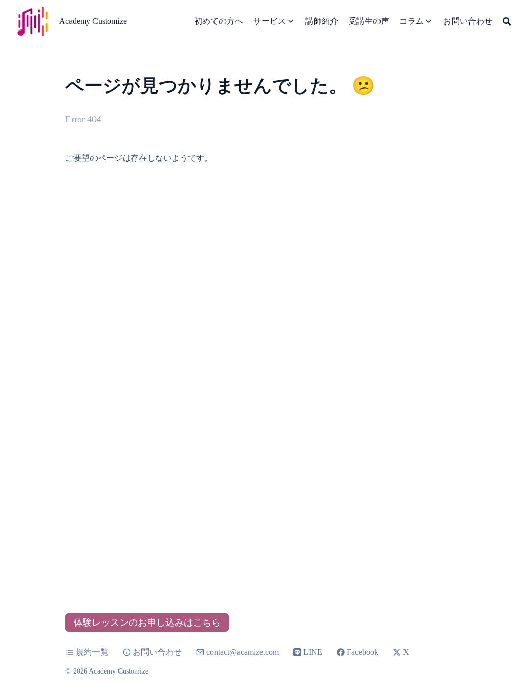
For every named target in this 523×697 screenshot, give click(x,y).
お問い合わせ (157, 652)
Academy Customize (93, 21)
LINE (312, 652)
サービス (269, 21)
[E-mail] (201, 652)
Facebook (362, 652)
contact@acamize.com (242, 652)
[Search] (507, 21)
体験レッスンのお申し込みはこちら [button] (147, 622)
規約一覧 (92, 652)
